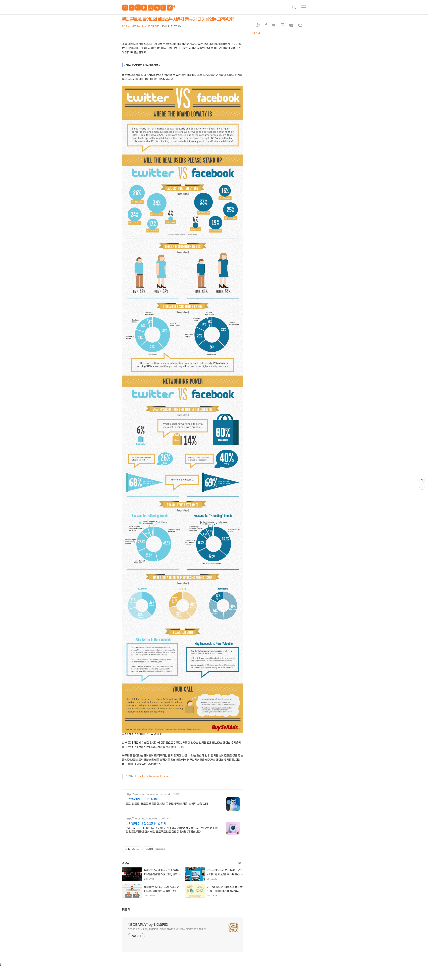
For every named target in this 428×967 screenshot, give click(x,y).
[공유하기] (133, 849)
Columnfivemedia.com (154, 776)
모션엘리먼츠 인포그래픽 (142, 799)
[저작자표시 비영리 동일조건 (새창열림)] (160, 849)
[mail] (300, 25)
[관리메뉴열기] (422, 480)
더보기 (239, 863)
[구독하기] (422, 486)
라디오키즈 (153, 26)
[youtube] (291, 25)
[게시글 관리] (138, 849)
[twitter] (274, 25)
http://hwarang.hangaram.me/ (145, 818)
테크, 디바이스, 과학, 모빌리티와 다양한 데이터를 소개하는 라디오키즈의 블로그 (167, 929)
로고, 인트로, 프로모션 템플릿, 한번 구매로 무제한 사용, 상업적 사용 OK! (167, 803)
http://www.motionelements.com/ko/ (150, 794)
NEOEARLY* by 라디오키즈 (148, 925)
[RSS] (258, 25)
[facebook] (266, 25)
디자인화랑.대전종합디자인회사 (146, 823)
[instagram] (282, 25)
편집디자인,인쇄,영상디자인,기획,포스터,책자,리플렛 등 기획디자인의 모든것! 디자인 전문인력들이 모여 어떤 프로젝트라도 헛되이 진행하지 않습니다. (172, 829)
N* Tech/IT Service (134, 26)
